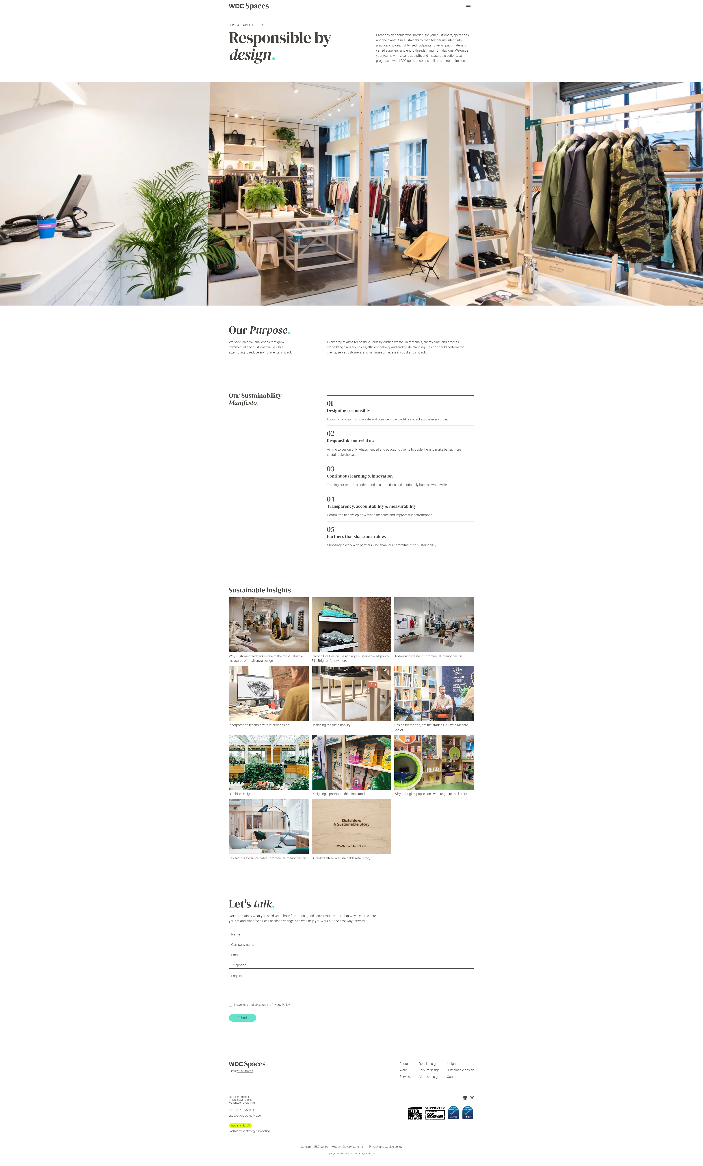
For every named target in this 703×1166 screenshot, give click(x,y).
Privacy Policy (281, 1004)
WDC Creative (245, 1070)
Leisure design (429, 1070)
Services (405, 1077)
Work (403, 1070)
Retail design (428, 1064)
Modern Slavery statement (348, 1146)
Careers (306, 1146)
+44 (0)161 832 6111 (242, 1110)
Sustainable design (460, 1070)
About (403, 1064)
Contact (452, 1077)
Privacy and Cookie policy (385, 1146)
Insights (452, 1064)
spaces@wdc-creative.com (246, 1115)
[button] (468, 6)
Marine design (429, 1077)
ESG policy (321, 1146)
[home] (249, 6)
